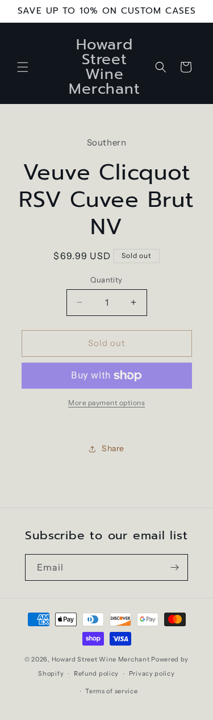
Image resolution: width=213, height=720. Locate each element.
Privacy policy (152, 673)
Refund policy (96, 673)
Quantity (106, 279)
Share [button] (113, 448)
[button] (22, 67)
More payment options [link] (106, 402)
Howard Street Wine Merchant (101, 659)
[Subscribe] (174, 567)
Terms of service (111, 691)
